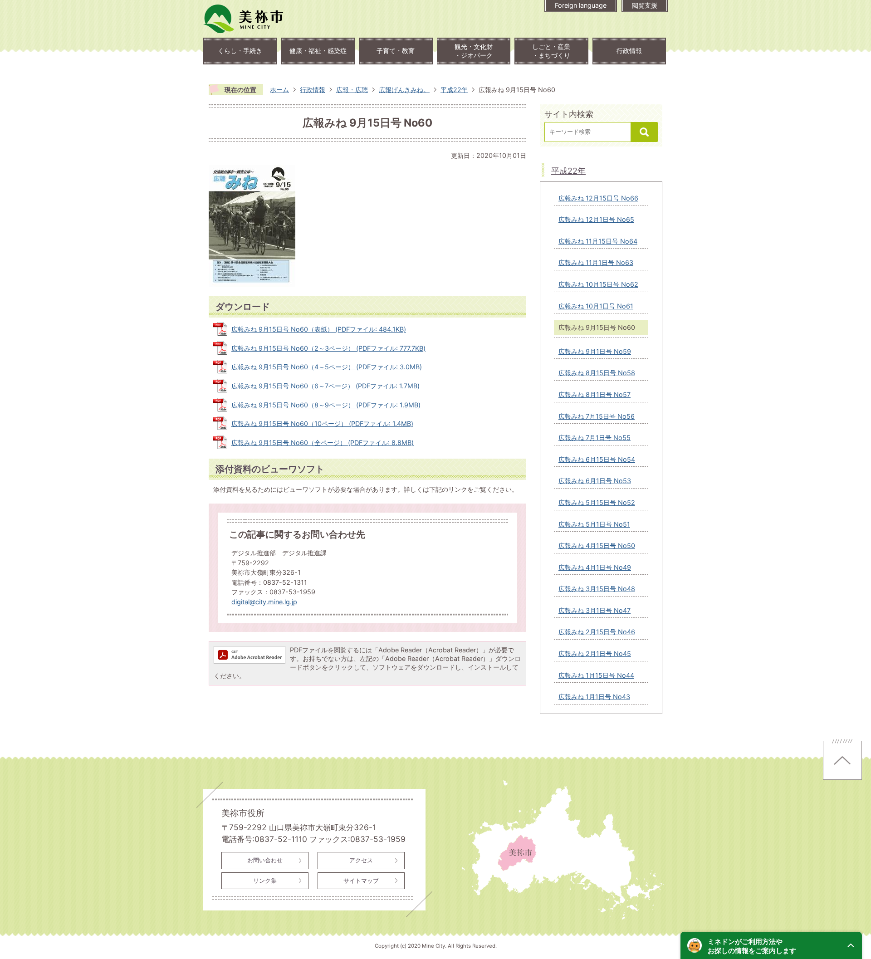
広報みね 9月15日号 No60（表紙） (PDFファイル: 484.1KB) (318, 329)
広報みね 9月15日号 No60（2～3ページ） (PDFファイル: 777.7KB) (328, 348)
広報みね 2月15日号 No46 (596, 632)
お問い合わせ (265, 860)
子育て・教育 (396, 50)
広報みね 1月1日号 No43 (594, 696)
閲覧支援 (644, 5)
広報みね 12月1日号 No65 (596, 219)
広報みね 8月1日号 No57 (594, 394)
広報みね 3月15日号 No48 (596, 588)
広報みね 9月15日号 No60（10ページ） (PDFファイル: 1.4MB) (322, 423)
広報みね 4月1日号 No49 (594, 567)
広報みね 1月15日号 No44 (596, 675)
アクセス (361, 860)
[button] (771, 945)
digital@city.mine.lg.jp (264, 602)
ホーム (279, 89)
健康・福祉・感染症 (318, 50)
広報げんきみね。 (404, 89)
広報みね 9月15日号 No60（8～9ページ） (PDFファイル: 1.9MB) (326, 405)
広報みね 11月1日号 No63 (595, 262)
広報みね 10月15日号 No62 (598, 284)
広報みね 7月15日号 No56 (596, 416)
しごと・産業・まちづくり (551, 51)
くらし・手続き (240, 50)
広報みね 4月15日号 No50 (596, 545)
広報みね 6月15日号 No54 (596, 459)
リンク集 (265, 880)
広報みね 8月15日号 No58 (596, 373)
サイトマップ (361, 880)
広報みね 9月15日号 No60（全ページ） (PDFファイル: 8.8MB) (322, 442)
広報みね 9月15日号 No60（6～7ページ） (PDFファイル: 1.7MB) (325, 386)
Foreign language (581, 5)
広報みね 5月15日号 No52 (596, 502)
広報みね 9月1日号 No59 (594, 351)
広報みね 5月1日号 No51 (594, 524)
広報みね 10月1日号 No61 (595, 306)
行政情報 (629, 50)
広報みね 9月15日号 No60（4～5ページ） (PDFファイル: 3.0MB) (326, 367)
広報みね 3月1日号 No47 (594, 610)
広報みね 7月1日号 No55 (594, 437)
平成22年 (454, 89)
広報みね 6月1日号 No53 (594, 480)
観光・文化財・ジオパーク (474, 51)
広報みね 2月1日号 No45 (594, 653)
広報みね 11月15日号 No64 (597, 241)
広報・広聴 (352, 89)
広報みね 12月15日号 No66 (598, 198)
